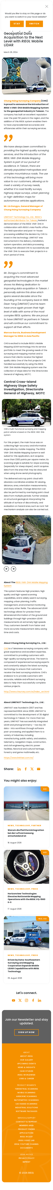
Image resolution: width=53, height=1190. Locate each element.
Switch (34, 23)
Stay (17, 23)
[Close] (46, 6)
